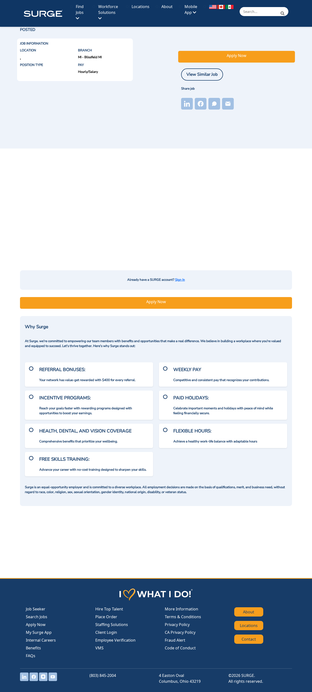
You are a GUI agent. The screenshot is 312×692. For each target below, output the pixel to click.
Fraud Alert (175, 640)
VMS (99, 648)
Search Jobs (36, 616)
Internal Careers (41, 640)
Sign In (180, 280)
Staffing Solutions (111, 624)
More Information (181, 609)
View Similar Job (202, 74)
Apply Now (236, 55)
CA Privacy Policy (180, 632)
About (167, 6)
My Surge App (39, 632)
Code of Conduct (180, 648)
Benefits (33, 648)
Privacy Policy (177, 624)
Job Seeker (35, 609)
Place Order (106, 616)
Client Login (106, 632)
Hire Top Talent (109, 609)
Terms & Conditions (183, 616)
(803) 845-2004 (102, 675)
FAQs (30, 655)
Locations (140, 6)
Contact (249, 639)
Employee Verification (115, 640)
